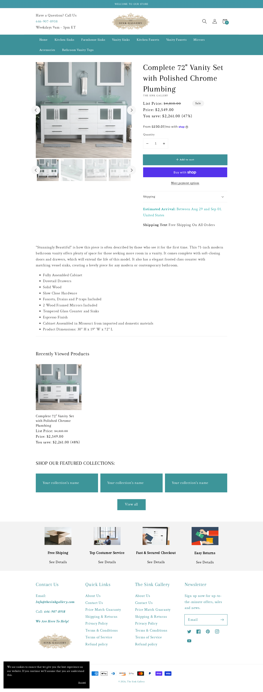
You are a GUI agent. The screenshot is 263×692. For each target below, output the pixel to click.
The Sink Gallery (136, 681)
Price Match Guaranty (103, 609)
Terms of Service (98, 637)
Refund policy (96, 644)
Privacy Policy (96, 623)
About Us (92, 595)
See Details (58, 562)
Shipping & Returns (101, 616)
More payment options (185, 183)
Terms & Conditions (101, 630)
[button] (204, 21)
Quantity (149, 135)
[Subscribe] (222, 620)
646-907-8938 (47, 21)
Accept (82, 682)
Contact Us (94, 602)
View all (131, 504)
